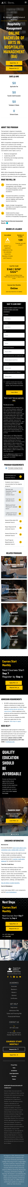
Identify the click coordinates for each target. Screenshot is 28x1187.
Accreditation (14, 1070)
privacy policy (15, 455)
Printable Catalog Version (15, 468)
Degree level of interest (8, 347)
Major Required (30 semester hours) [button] (10, 528)
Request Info (13, 68)
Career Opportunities (14, 1073)
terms (20, 455)
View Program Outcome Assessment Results (12, 222)
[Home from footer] (14, 970)
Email (4, 331)
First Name (5, 314)
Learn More (13, 821)
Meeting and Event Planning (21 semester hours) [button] (11, 506)
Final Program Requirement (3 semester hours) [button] (10, 542)
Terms (14, 1068)
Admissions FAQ (14, 1010)
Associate (14, 986)
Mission (14, 1079)
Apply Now (13, 63)
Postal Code (6, 364)
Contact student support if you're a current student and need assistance (13, 309)
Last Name (5, 322)
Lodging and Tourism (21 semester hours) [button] (11, 513)
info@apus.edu (10, 742)
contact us (5, 457)
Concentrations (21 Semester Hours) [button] (10, 476)
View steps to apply (15, 721)
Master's (14, 992)
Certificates (14, 998)
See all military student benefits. (10, 883)
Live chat (8, 936)
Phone (4, 339)
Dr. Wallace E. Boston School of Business (14, 18)
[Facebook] (8, 976)
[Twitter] (11, 976)
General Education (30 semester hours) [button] (11, 521)
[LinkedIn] (17, 976)
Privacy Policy (14, 1065)
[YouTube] (20, 976)
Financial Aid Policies (14, 1016)
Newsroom (14, 1076)
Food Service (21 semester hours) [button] (10, 499)
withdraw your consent (12, 453)
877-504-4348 (9, 934)
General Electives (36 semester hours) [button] (11, 534)
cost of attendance (11, 892)
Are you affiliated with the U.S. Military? (12, 372)
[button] (26, 3)
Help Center (14, 1007)
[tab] (14, 476)
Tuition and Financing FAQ (14, 1013)
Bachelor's (14, 989)
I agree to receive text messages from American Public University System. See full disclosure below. (14, 383)
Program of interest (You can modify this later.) (13, 355)
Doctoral (14, 995)
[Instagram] (14, 976)
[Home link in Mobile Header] (7, 2)
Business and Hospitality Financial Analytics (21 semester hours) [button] (11, 492)
